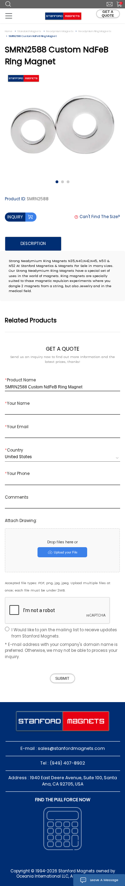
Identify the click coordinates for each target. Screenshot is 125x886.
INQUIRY (15, 217)
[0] (117, 4)
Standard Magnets (29, 31)
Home (8, 31)
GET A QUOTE (108, 13)
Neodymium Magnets (60, 31)
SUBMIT (62, 678)
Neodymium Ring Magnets (94, 31)
